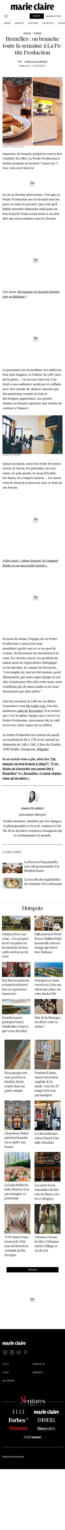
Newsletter (53, 16)
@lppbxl (42, 749)
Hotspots (32, 909)
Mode (7, 22)
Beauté (19, 22)
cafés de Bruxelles (29, 711)
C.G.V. (5, 1372)
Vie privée (8, 1380)
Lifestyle (48, 22)
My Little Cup (35, 706)
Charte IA (38, 1363)
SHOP (37, 16)
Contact (37, 1372)
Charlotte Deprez (36, 61)
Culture (33, 22)
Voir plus (32, 1269)
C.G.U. (6, 1363)
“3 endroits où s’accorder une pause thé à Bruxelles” (30, 768)
